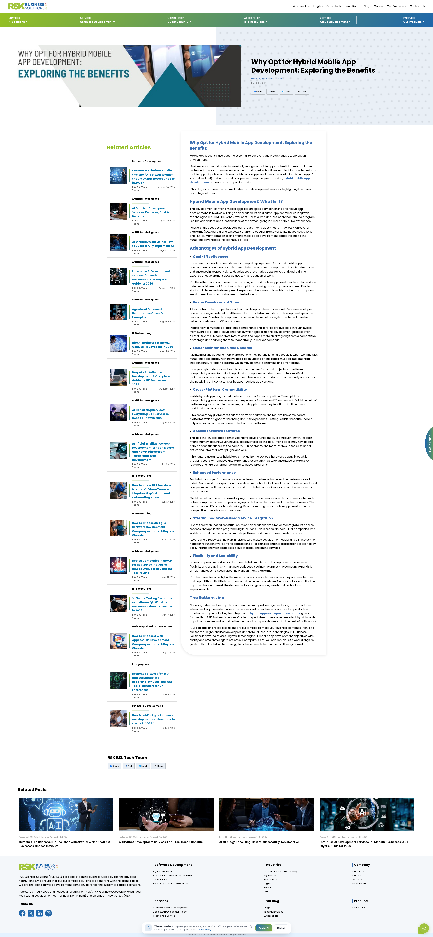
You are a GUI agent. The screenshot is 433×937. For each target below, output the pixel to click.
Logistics (268, 883)
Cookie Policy (204, 929)
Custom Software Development (170, 907)
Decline (281, 928)
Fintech (268, 887)
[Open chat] (424, 928)
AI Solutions (17, 22)
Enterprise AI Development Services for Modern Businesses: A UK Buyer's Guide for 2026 (151, 277)
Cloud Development (334, 22)
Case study (333, 6)
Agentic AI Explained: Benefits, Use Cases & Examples (147, 313)
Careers (357, 875)
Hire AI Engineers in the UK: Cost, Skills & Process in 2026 (152, 345)
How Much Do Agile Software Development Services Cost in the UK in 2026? (153, 719)
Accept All (264, 928)
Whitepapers (271, 915)
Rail (266, 891)
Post (273, 91)
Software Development (96, 22)
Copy (303, 91)
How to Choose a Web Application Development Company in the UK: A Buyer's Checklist (153, 642)
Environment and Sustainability (280, 871)
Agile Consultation (163, 871)
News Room (352, 6)
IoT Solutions (160, 879)
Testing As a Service (164, 915)
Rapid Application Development (170, 883)
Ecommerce (271, 879)
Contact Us (417, 6)
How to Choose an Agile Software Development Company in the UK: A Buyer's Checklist (153, 529)
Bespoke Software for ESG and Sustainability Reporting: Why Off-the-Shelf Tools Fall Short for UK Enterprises (153, 682)
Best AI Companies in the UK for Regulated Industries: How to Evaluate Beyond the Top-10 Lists (152, 567)
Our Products (412, 22)
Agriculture (270, 875)
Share (259, 91)
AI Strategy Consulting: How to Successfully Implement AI (153, 244)
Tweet (287, 91)
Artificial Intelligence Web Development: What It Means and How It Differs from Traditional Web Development (153, 452)
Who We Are (301, 6)
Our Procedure (396, 6)
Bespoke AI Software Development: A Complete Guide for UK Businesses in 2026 (151, 378)
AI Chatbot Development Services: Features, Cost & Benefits (150, 212)
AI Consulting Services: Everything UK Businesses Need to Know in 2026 (150, 414)
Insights (318, 6)
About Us (357, 879)
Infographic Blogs (273, 911)
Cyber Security (178, 22)
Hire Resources (254, 22)
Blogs (367, 6)
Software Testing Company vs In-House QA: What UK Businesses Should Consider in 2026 (152, 604)
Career (378, 6)
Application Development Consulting (173, 875)
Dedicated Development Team (170, 911)
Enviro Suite (358, 907)
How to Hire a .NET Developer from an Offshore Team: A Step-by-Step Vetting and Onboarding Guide (152, 491)
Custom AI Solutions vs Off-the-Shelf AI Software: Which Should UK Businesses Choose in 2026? (153, 177)
